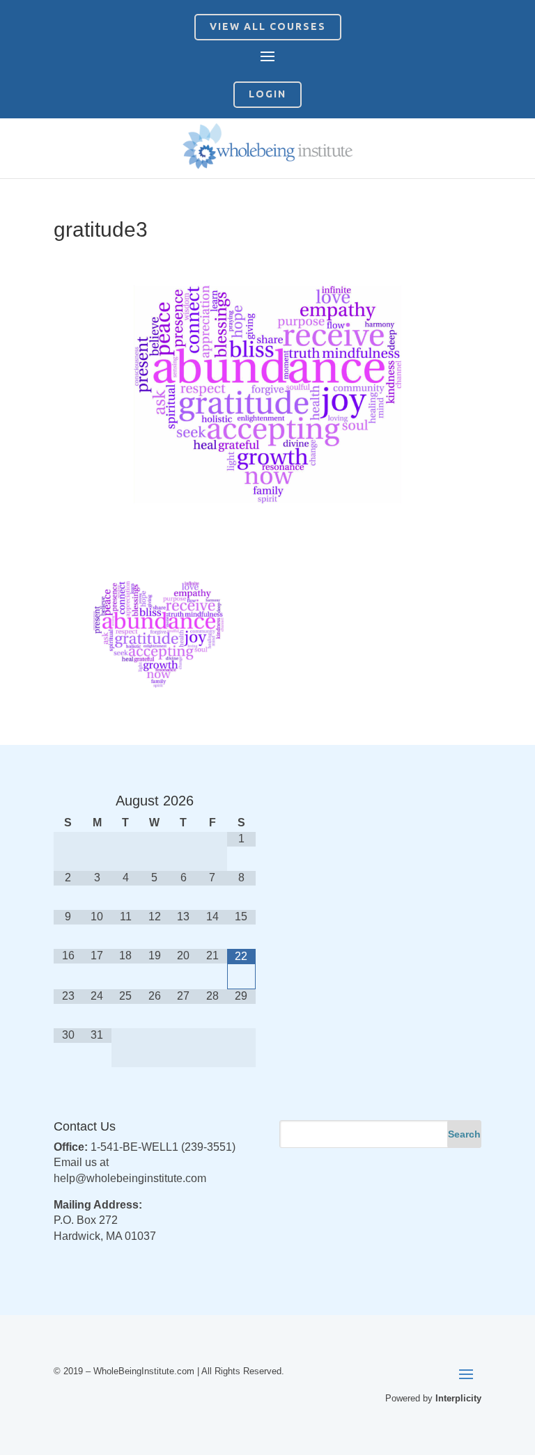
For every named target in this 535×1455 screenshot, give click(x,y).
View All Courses (268, 26)
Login (267, 94)
